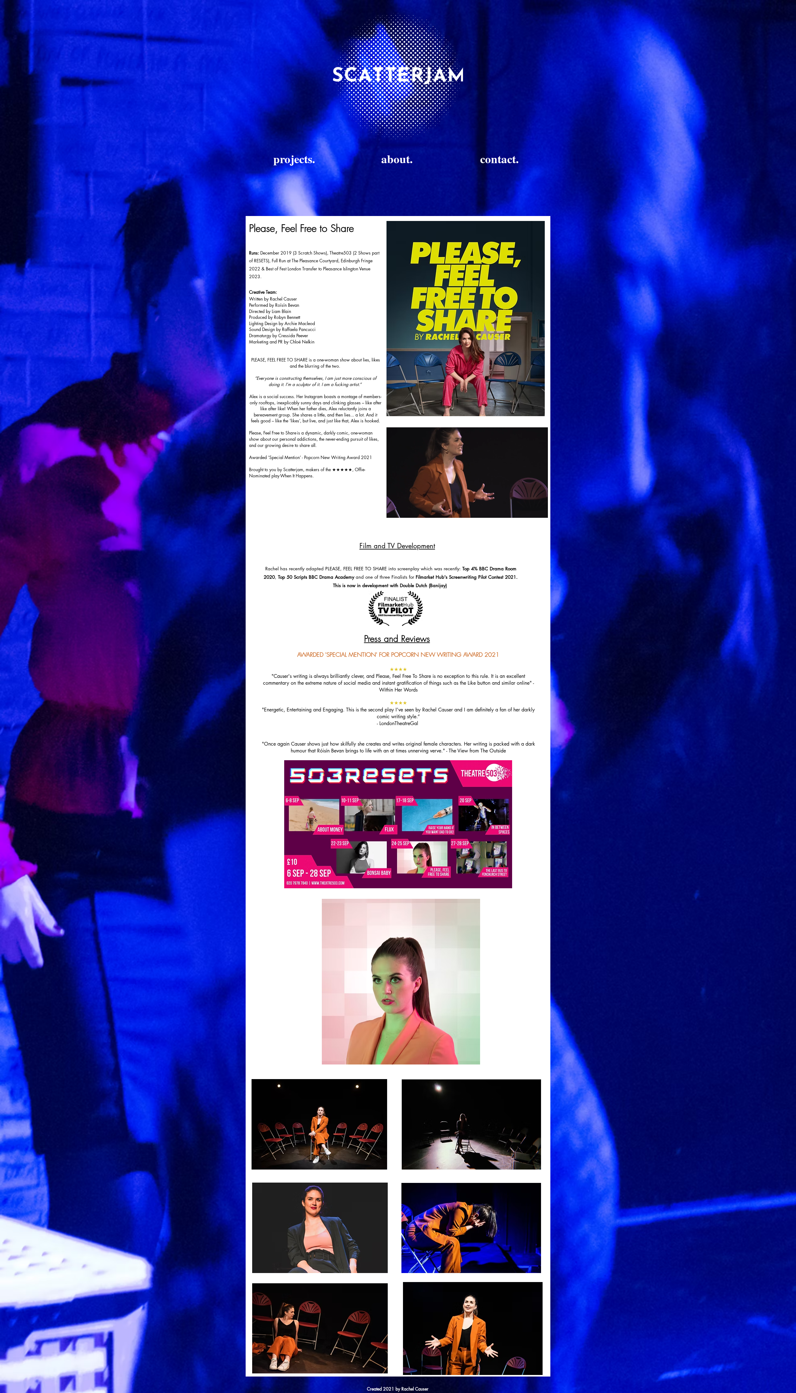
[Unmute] (405, 509)
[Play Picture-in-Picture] (529, 509)
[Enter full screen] (539, 509)
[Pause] (395, 509)
